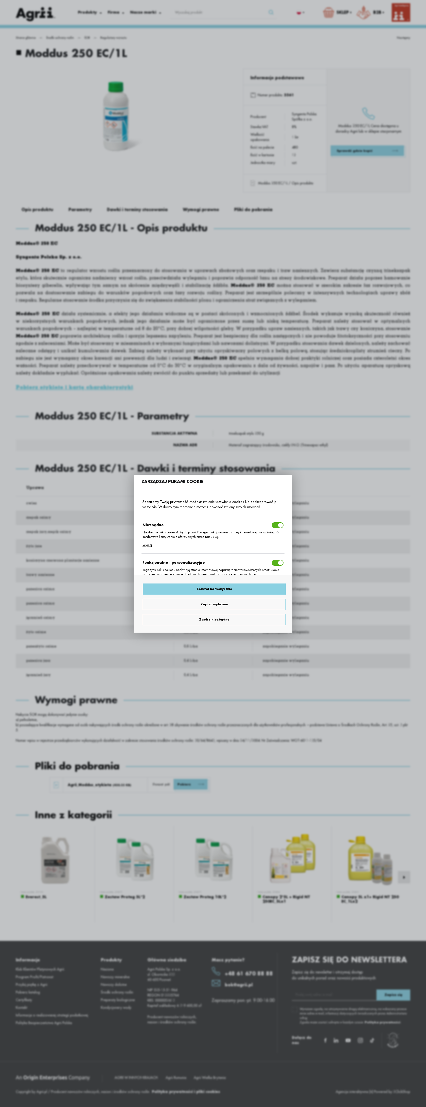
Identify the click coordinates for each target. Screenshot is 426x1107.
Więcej (147, 545)
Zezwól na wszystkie (214, 588)
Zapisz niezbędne (214, 619)
